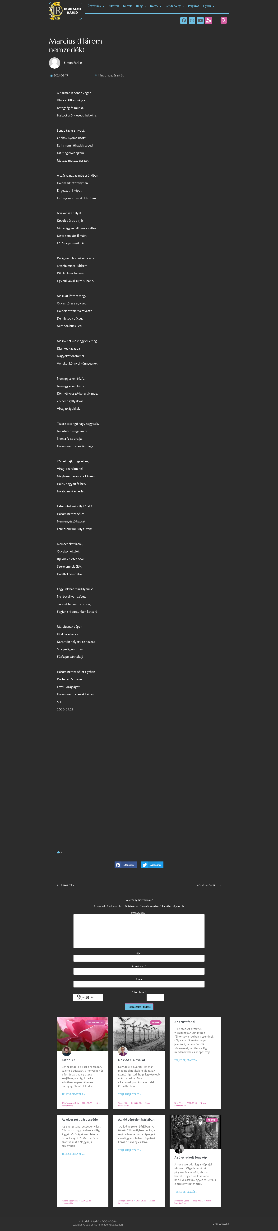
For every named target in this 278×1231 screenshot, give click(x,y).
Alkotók (114, 6)
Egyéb (207, 6)
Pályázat (193, 6)
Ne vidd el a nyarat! (132, 1060)
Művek (127, 6)
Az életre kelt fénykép (190, 1158)
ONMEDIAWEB (221, 1223)
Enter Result (139, 992)
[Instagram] (192, 20)
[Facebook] (183, 20)
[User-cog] (208, 20)
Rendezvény (173, 6)
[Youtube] (200, 20)
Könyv (154, 6)
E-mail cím (139, 966)
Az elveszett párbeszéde (80, 1120)
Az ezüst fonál (184, 1022)
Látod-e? (68, 1060)
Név (139, 953)
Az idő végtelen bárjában (136, 1120)
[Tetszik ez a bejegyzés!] (58, 852)
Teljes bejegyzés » (73, 1094)
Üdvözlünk (94, 6)
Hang (139, 6)
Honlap (139, 979)
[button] (224, 20)
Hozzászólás (139, 912)
